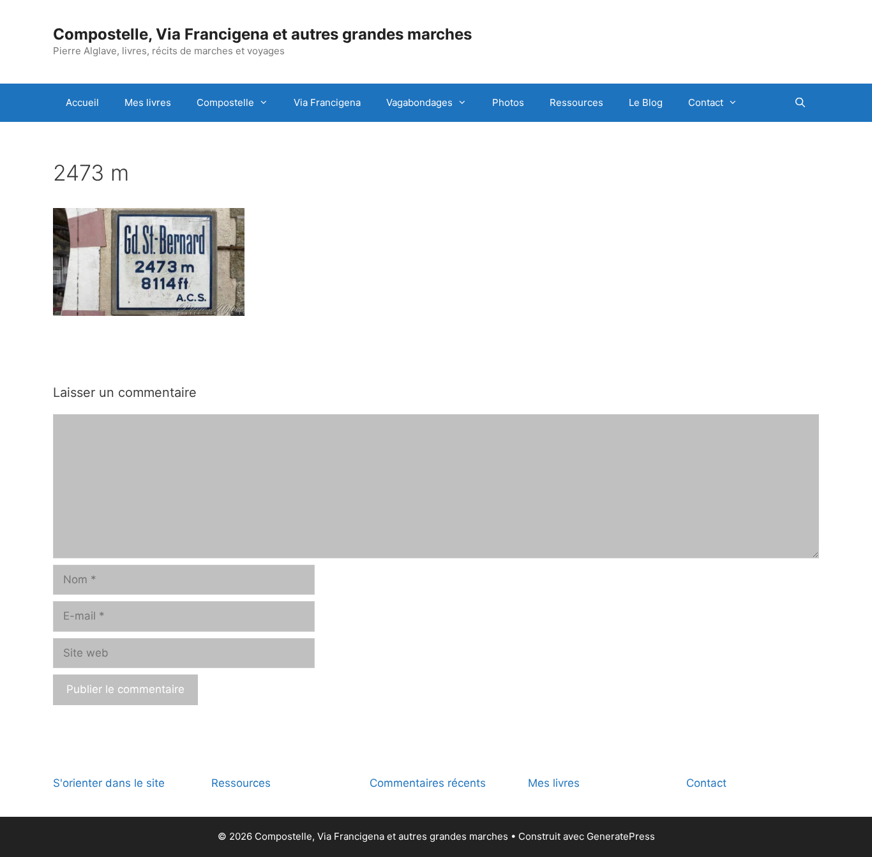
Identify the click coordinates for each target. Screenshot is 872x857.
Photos (508, 102)
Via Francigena (327, 102)
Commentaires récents (428, 783)
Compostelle (225, 102)
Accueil (82, 102)
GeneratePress (621, 836)
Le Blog (646, 102)
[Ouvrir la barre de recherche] (800, 103)
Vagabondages (419, 102)
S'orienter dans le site (109, 783)
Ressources (576, 102)
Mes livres (147, 102)
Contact (705, 102)
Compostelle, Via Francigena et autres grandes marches (262, 34)
